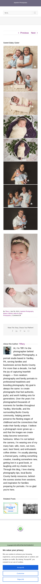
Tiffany (7, 311)
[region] (20, 565)
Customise (20, 573)
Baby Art (16, 313)
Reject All (20, 579)
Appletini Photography (26, 311)
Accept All (20, 567)
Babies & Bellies (8, 313)
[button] (5, 508)
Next (33, 33)
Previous (24, 33)
